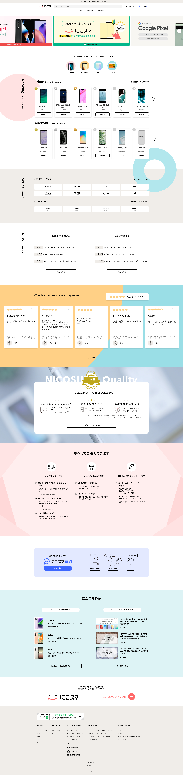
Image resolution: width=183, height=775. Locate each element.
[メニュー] (35, 6)
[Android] (84, 66)
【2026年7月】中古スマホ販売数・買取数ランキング (60, 247)
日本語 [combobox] (89, 765)
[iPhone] (71, 66)
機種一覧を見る (52, 626)
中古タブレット (41, 733)
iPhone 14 (82, 106)
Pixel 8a (141, 148)
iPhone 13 (43, 106)
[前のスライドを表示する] (4, 31)
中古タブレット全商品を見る (140, 202)
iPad (38, 742)
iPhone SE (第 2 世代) (102, 106)
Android (39, 739)
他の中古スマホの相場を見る (60, 666)
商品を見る (43, 114)
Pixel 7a (63, 148)
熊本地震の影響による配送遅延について (55, 254)
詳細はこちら (94, 483)
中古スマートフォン (42, 730)
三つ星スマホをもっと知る (91, 425)
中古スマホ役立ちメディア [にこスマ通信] (99, 736)
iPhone (39, 736)
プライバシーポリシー (124, 739)
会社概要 (120, 730)
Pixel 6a (43, 148)
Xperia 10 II (83, 148)
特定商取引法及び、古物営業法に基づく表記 (130, 736)
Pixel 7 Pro (102, 148)
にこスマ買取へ (58, 568)
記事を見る (123, 627)
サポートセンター (56, 730)
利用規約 (120, 733)
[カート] (133, 6)
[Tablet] (112, 66)
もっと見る (61, 272)
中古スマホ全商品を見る (141, 179)
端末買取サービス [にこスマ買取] (97, 733)
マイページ (55, 733)
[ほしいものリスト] (129, 6)
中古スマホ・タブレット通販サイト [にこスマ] (100, 730)
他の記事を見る (122, 666)
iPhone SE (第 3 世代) (63, 106)
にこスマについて (72, 730)
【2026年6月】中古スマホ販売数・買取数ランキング (59, 261)
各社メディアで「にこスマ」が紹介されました (118, 247)
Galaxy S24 (122, 148)
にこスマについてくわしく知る (114, 697)
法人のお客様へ (92, 739)
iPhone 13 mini (141, 106)
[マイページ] (126, 6)
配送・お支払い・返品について (75, 733)
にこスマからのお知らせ (73, 736)
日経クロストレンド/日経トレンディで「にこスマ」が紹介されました (125, 261)
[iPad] (98, 66)
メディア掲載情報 (72, 739)
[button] (154, 99)
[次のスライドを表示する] (179, 31)
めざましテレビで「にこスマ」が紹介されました (119, 254)
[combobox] (89, 6)
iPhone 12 (122, 106)
